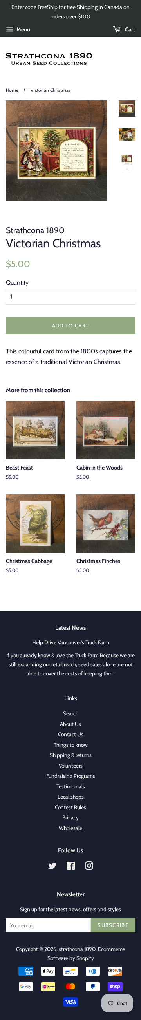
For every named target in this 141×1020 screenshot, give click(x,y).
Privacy (70, 817)
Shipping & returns (71, 755)
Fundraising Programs (70, 776)
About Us (70, 724)
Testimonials (70, 786)
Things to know (71, 745)
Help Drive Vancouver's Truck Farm (70, 642)
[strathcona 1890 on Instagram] (89, 867)
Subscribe (113, 925)
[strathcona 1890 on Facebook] (70, 867)
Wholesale (70, 828)
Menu (22, 29)
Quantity (17, 282)
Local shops (71, 796)
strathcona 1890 (77, 949)
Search (70, 713)
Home (12, 90)
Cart (129, 29)
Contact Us (70, 734)
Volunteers (71, 765)
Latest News (70, 627)
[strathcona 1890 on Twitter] (52, 867)
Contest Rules (70, 807)
